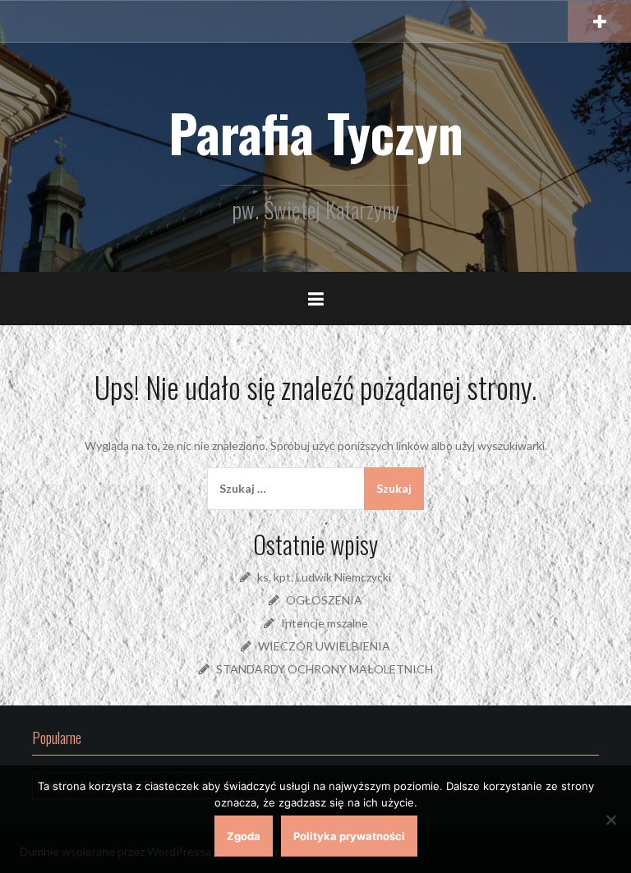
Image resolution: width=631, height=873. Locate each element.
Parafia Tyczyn (315, 132)
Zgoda (243, 836)
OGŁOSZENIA (324, 600)
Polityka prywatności (349, 836)
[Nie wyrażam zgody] (610, 819)
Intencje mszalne (324, 623)
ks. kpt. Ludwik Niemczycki (324, 577)
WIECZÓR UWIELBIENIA (324, 646)
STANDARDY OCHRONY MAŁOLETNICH (324, 669)
